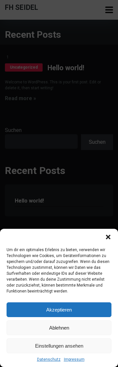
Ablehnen (59, 328)
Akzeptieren (59, 310)
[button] (108, 237)
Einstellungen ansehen (59, 346)
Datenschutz (49, 359)
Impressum (74, 359)
